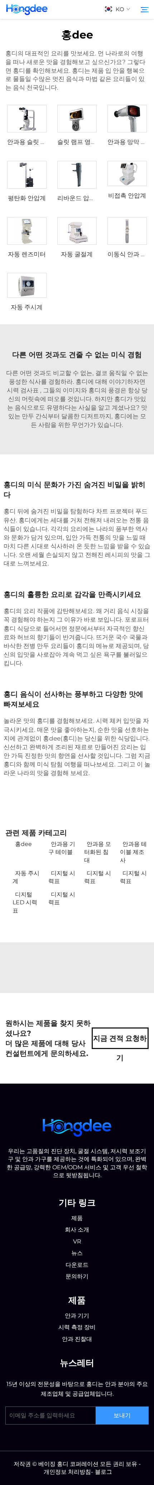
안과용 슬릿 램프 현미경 (39, 141)
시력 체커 (109, 720)
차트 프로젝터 (115, 511)
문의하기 (77, 1276)
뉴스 (77, 1253)
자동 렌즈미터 (27, 254)
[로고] (77, 1126)
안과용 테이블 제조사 (133, 852)
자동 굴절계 (77, 254)
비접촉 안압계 (127, 195)
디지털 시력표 (61, 877)
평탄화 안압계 (27, 198)
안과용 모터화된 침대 (97, 852)
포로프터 (137, 619)
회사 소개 (77, 1229)
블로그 (103, 1471)
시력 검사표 (23, 390)
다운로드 (77, 1264)
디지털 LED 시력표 (25, 902)
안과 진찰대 (77, 1339)
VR (77, 1241)
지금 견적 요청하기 (120, 1041)
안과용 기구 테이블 (61, 848)
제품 (98, 70)
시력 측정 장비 (77, 1327)
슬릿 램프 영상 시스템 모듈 (93, 141)
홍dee (23, 844)
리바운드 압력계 (79, 198)
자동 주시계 (27, 307)
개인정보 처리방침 (67, 1471)
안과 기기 (77, 1315)
